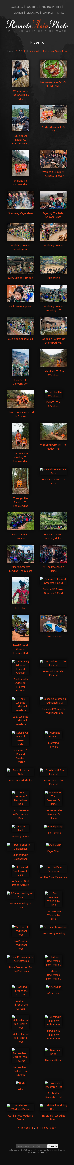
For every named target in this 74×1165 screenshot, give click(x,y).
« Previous (24, 1127)
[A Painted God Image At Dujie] (20, 874)
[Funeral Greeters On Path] (53, 473)
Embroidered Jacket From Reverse (20, 1071)
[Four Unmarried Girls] (20, 774)
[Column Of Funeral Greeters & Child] (53, 583)
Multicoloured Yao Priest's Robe (21, 1038)
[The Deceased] (53, 630)
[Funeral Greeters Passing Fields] (53, 528)
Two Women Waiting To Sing (53, 915)
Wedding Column (53, 245)
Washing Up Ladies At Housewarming (20, 139)
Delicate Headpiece (20, 306)
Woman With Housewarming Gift (20, 95)
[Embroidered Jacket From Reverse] (20, 1060)
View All (34, 51)
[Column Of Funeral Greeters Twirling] (20, 744)
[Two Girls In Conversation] (20, 373)
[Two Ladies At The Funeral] (53, 665)
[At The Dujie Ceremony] (53, 871)
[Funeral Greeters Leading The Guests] (20, 560)
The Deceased (53, 636)
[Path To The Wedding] (53, 396)
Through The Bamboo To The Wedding (20, 502)
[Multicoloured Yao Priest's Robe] (20, 1027)
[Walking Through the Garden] (20, 994)
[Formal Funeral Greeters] (20, 528)
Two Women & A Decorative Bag (20, 814)
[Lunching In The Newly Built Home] (53, 1024)
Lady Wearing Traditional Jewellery (20, 720)
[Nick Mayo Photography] (37, 31)
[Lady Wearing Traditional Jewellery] (20, 710)
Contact (48, 12)
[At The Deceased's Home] (53, 560)
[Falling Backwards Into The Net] (53, 964)
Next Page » (49, 1127)
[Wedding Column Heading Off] (53, 300)
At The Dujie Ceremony (53, 877)
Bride (21, 1089)
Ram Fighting (53, 832)
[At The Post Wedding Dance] (20, 1109)
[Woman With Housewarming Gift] (20, 84)
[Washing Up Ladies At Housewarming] (20, 129)
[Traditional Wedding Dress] (53, 1109)
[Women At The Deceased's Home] (53, 803)
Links (60, 12)
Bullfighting (53, 277)
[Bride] (20, 1083)
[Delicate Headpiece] (20, 300)
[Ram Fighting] (53, 826)
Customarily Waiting (53, 933)
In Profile (20, 608)
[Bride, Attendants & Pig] (53, 120)
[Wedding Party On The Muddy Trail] (53, 438)
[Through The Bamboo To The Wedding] (20, 492)
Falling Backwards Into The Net (53, 975)
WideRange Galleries (37, 1153)
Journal (32, 6)
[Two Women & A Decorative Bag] (20, 803)
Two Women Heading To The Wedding (20, 457)
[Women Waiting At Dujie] (20, 897)
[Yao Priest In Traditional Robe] (20, 934)
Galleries (17, 6)
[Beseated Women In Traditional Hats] (53, 702)
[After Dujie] (53, 986)
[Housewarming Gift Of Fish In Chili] (53, 75)
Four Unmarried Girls (21, 780)
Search (18, 12)
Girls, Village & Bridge (20, 277)
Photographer (51, 6)
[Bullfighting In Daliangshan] (20, 848)
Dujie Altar (53, 851)
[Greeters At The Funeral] (53, 774)
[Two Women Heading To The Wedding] (20, 447)
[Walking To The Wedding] (20, 174)
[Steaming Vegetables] (20, 206)
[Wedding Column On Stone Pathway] (53, 332)
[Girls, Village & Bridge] (20, 271)
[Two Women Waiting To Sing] (53, 904)
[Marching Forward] (53, 736)
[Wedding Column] (53, 239)
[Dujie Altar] (53, 844)
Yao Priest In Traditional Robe (21, 945)
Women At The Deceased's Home (53, 814)
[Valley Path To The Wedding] (53, 365)
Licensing (33, 12)
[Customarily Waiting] (53, 927)
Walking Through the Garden (20, 1005)
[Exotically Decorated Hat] (53, 1086)
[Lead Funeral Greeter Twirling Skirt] (20, 638)
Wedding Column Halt (20, 338)
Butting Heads (20, 836)
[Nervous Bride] (53, 1053)
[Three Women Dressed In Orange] (20, 406)
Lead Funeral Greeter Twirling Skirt (20, 649)
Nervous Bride (53, 1060)
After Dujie (53, 993)
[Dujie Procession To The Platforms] (20, 960)
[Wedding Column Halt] (20, 332)
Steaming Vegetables (20, 213)
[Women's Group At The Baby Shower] (53, 165)
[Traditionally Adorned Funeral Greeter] (20, 672)
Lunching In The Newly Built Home (53, 1034)
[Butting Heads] (20, 830)
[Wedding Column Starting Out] (20, 239)
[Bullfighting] (53, 271)
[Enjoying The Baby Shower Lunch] (53, 206)
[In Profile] (20, 601)
